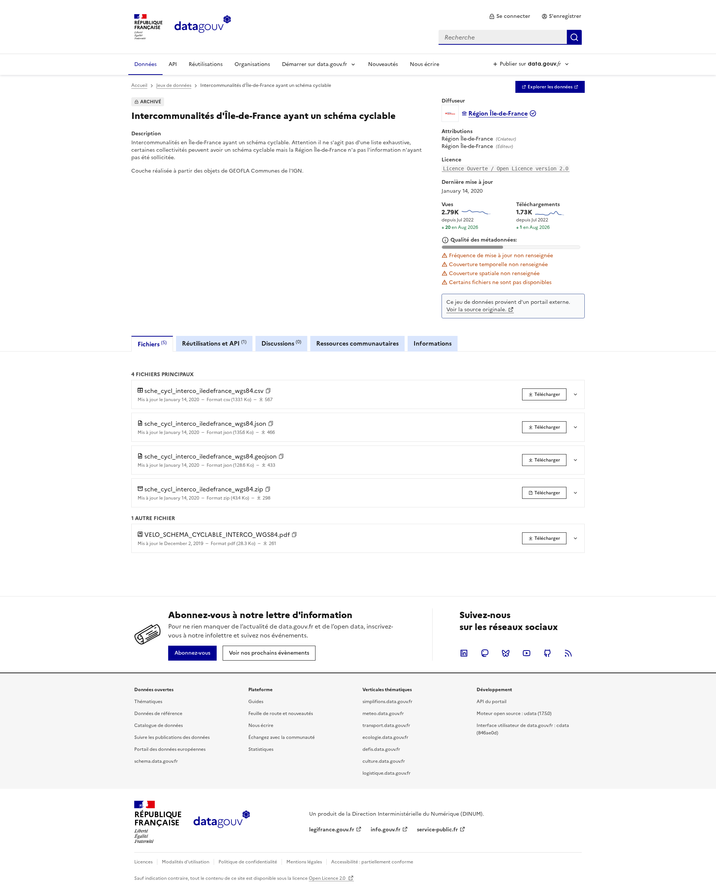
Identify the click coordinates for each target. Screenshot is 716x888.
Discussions (281, 343)
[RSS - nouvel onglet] (568, 653)
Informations (433, 343)
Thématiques (148, 701)
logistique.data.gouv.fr (386, 773)
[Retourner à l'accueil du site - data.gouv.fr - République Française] (222, 822)
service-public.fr (437, 830)
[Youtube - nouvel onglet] (526, 653)
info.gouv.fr (386, 830)
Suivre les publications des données (172, 737)
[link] (510, 16)
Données (145, 64)
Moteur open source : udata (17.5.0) (514, 713)
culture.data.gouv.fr (383, 761)
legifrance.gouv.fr (331, 830)
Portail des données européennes (169, 749)
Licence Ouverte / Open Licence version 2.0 (505, 168)
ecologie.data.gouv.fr (385, 737)
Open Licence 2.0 (327, 878)
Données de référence (158, 713)
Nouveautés (383, 64)
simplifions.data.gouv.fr (387, 701)
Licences (143, 862)
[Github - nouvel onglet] (547, 653)
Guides (255, 701)
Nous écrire (424, 64)
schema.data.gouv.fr (156, 761)
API (173, 64)
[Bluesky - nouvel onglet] (505, 653)
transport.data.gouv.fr (386, 725)
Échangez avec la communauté (281, 737)
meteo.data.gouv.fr (383, 713)
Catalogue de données (158, 725)
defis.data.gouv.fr (381, 749)
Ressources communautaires (357, 343)
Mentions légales (304, 862)
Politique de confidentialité (248, 862)
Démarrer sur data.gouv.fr (314, 64)
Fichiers (152, 344)
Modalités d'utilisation (185, 862)
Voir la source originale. (476, 310)
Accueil (139, 85)
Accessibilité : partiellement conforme (372, 862)
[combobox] (510, 37)
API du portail (491, 701)
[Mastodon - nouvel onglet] (484, 653)
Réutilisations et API (214, 343)
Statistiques (260, 749)
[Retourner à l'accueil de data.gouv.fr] (203, 26)
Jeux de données (173, 85)
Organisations (252, 64)
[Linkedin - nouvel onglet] (463, 653)
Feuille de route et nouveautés (280, 713)
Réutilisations (206, 64)
